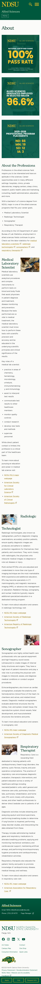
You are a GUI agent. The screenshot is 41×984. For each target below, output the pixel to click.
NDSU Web (6, 973)
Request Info (32, 980)
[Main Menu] (36, 4)
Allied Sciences (11, 905)
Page (26, 913)
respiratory (11, 250)
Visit (18, 980)
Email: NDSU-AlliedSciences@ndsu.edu (15, 910)
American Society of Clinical (11, 499)
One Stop (22, 948)
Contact (22, 945)
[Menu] (20, 16)
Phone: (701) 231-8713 (9, 913)
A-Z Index (5, 945)
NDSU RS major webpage (15, 613)
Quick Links (23, 952)
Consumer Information (10, 952)
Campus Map (6, 948)
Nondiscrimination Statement (27, 970)
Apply (7, 980)
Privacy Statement (8, 970)
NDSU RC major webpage (15, 884)
